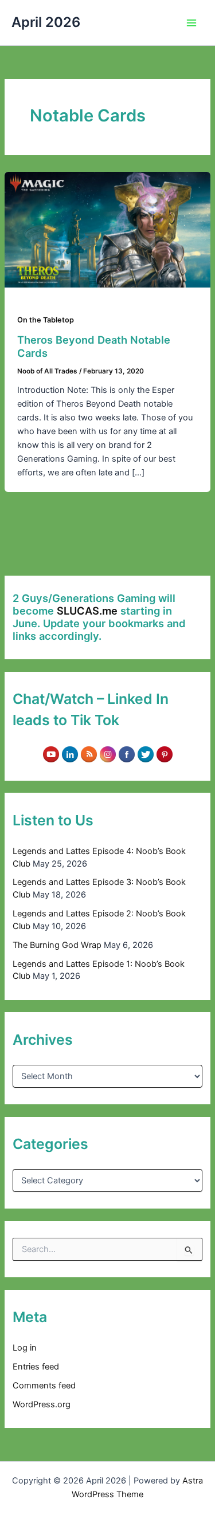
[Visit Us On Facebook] (126, 754)
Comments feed (44, 1385)
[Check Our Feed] (88, 754)
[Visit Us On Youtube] (50, 754)
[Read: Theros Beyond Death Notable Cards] (107, 229)
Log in (25, 1348)
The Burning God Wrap (57, 945)
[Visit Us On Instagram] (107, 754)
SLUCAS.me (87, 610)
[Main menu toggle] (191, 23)
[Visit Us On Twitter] (145, 754)
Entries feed (36, 1366)
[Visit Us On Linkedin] (69, 754)
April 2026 (45, 22)
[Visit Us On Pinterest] (164, 754)
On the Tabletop (45, 320)
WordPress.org (42, 1404)
